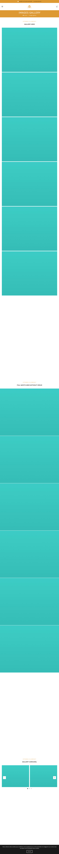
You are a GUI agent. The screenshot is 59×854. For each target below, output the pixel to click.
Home (25, 15)
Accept (29, 851)
